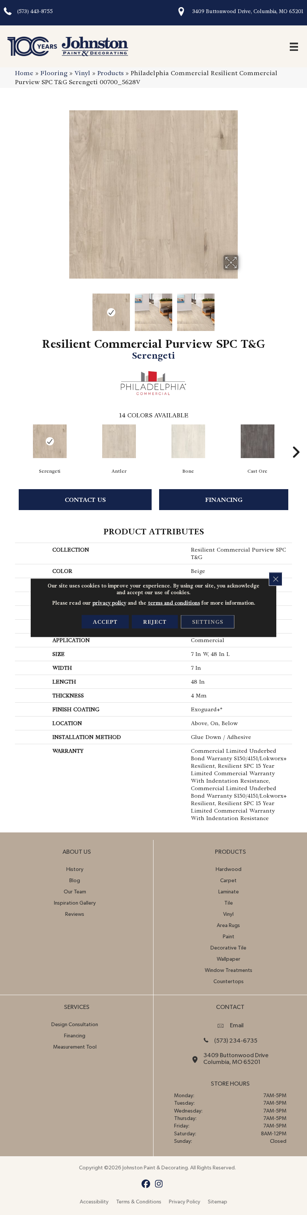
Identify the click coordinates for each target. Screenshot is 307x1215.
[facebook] (145, 1184)
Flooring (53, 73)
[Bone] (188, 441)
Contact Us (85, 500)
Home (24, 73)
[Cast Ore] (257, 441)
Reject (155, 621)
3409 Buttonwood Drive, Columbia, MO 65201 (247, 11)
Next (243, 308)
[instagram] (159, 1184)
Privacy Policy (184, 1202)
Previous (63, 308)
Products (110, 73)
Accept (105, 621)
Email (237, 1025)
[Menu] (294, 46)
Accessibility (94, 1202)
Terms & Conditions (138, 1202)
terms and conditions (174, 602)
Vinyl (82, 73)
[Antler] (119, 441)
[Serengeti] (49, 441)
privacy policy (109, 602)
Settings (207, 621)
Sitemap (217, 1202)
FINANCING (224, 500)
